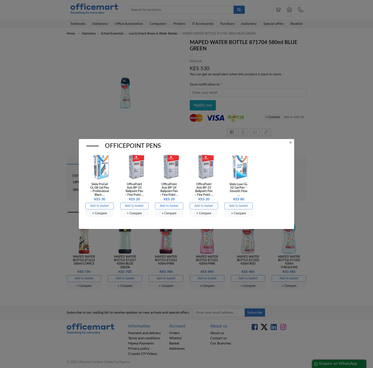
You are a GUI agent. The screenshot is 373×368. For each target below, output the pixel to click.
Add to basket (99, 205)
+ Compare (99, 213)
